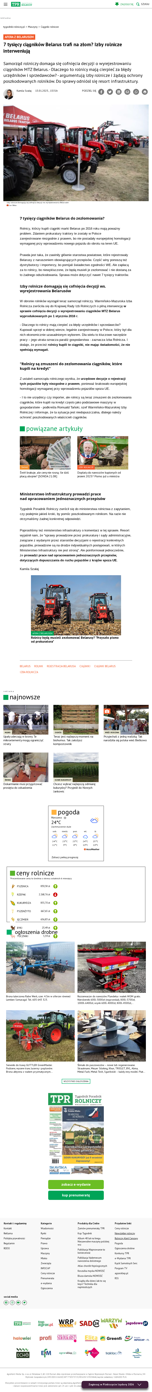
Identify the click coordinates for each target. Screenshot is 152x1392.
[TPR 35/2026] (76, 1134)
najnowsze (25, 696)
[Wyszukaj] (142, 4)
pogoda (69, 812)
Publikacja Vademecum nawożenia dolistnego (90, 1259)
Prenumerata (47, 1278)
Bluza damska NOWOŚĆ (90, 1275)
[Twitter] (110, 92)
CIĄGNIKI (85, 666)
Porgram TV (121, 1268)
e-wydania (46, 1283)
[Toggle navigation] (5, 4)
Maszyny (33, 26)
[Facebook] (101, 92)
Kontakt (8, 1228)
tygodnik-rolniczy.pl (14, 26)
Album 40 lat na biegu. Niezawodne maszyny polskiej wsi (93, 1241)
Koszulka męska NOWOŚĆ (91, 1270)
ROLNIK (38, 666)
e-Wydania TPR (123, 1258)
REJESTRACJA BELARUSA (61, 666)
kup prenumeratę (76, 1195)
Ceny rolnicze (48, 1273)
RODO (7, 1248)
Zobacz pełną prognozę (65, 857)
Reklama (8, 1233)
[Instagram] (12, 1302)
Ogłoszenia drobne (125, 1248)
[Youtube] (18, 1302)
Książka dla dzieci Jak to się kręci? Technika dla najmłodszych (92, 1284)
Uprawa (45, 1248)
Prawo (44, 1243)
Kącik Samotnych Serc (126, 1263)
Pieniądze (46, 1238)
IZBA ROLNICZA (29, 672)
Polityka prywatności (14, 1238)
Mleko (44, 1258)
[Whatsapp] (136, 92)
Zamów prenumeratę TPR (91, 1228)
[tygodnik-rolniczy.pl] (21, 4)
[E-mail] (127, 92)
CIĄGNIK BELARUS (105, 666)
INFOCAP (45, 1268)
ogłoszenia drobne (36, 931)
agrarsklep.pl (121, 1273)
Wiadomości (47, 1228)
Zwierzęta (46, 1263)
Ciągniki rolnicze (50, 26)
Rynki (43, 1233)
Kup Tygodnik (85, 1233)
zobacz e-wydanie (76, 1184)
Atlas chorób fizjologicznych (92, 1266)
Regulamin (9, 1243)
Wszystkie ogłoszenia (76, 1081)
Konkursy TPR (122, 1253)
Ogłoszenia (47, 1288)
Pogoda (119, 1243)
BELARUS (25, 666)
